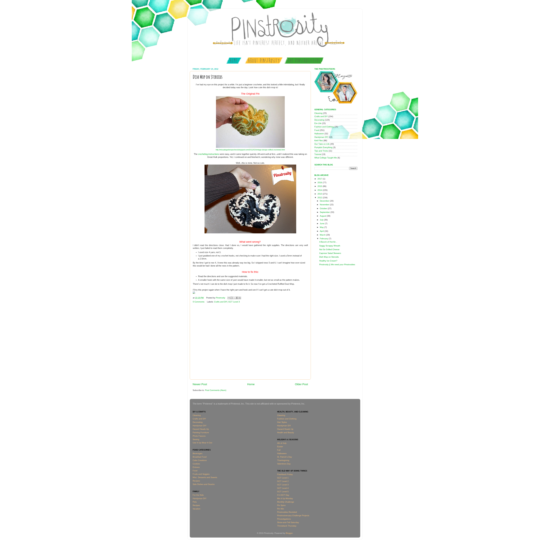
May (322, 227)
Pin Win (280, 509)
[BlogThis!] (231, 297)
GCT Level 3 (234, 302)
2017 (320, 179)
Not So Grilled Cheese (329, 249)
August (323, 216)
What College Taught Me (325, 158)
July (322, 220)
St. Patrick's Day (284, 457)
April (322, 231)
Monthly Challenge (285, 502)
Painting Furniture (201, 432)
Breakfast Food (200, 457)
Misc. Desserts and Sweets (205, 477)
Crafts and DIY (220, 302)
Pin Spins (281, 505)
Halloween (319, 134)
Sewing (196, 439)
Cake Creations (200, 460)
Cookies (196, 464)
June (322, 223)
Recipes (196, 481)
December (325, 201)
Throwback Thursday (286, 526)
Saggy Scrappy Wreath (329, 246)
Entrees (196, 467)
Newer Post (200, 384)
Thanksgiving (283, 460)
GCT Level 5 (283, 492)
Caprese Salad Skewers (330, 253)
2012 (320, 198)
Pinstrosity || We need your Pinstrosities (337, 264)
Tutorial (317, 154)
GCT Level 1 (283, 478)
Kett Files (318, 140)
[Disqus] (250, 341)
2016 (320, 182)
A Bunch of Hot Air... (328, 242)
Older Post (301, 384)
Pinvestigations (284, 519)
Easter (280, 447)
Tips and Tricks (321, 151)
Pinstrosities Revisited (287, 512)
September (325, 212)
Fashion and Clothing (324, 127)
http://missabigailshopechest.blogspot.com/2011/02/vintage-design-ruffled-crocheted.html (250, 150)
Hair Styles (282, 422)
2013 (320, 194)
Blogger (289, 533)
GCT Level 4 (283, 488)
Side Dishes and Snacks (204, 484)
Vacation (196, 509)
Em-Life (317, 123)
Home (251, 384)
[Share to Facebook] (237, 297)
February (324, 239)
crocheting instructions (208, 154)
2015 (320, 186)
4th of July (281, 443)
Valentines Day (284, 464)
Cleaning (318, 113)
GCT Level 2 (283, 481)
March (323, 235)
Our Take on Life (322, 144)
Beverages (197, 453)
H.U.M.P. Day (283, 495)
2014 (320, 190)
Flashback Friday (285, 474)
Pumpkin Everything (323, 147)
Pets (195, 502)
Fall (278, 450)
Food (316, 130)
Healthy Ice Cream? (328, 261)
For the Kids (198, 495)
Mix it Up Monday (285, 498)
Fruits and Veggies (201, 474)
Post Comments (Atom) (215, 390)
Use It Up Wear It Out (202, 443)
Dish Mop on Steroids (329, 257)
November (325, 205)
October (324, 208)
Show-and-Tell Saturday (288, 522)
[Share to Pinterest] (239, 297)
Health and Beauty (285, 432)
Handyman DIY (321, 137)
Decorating (319, 120)
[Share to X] (234, 297)
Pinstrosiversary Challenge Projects (293, 515)
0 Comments (198, 302)
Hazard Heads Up (201, 429)
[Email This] (228, 297)
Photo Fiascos (199, 436)
